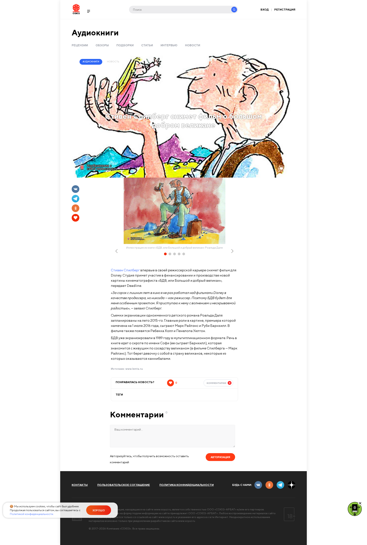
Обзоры (102, 45)
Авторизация (220, 457)
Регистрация (284, 9)
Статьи (147, 45)
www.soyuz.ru (162, 509)
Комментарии (219, 382)
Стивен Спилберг (125, 270)
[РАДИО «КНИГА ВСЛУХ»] (355, 508)
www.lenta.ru (134, 368)
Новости (192, 45)
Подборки (125, 45)
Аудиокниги (95, 32)
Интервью (169, 45)
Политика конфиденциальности (186, 484)
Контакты (80, 484)
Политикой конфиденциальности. (32, 514)
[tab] (165, 254)
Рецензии (80, 45)
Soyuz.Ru (76, 9)
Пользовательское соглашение (123, 484)
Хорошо (99, 510)
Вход (265, 9)
